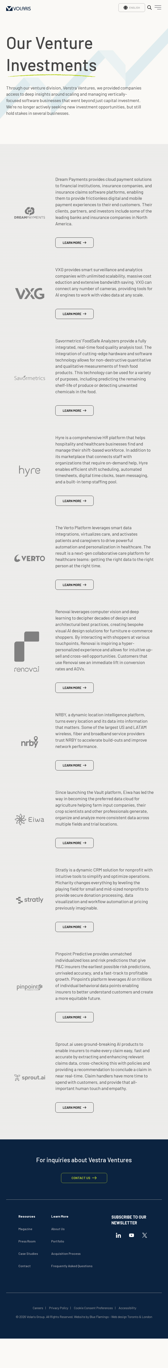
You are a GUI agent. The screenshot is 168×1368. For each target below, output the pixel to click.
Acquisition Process (66, 1253)
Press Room (27, 1241)
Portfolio (57, 1241)
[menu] (157, 9)
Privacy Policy (58, 1308)
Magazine (25, 1229)
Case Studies (28, 1253)
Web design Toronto (124, 1317)
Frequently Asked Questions (71, 1266)
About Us (58, 1229)
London (146, 1317)
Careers (38, 1308)
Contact (24, 1266)
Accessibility (127, 1308)
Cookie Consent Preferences (93, 1308)
